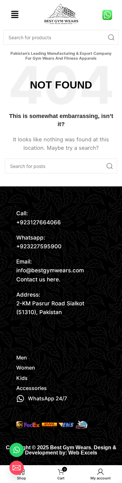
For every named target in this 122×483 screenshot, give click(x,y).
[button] (14, 15)
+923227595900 (38, 246)
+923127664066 (38, 222)
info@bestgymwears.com (50, 270)
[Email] (16, 468)
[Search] (111, 37)
